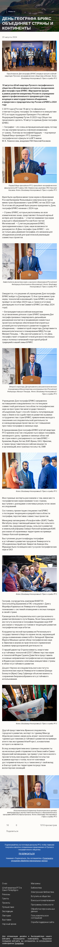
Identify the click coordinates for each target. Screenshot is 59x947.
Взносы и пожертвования (43, 900)
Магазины (35, 883)
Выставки (6, 920)
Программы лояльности (42, 905)
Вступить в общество (41, 896)
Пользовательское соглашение (40, 916)
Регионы (6, 894)
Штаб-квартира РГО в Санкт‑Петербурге (12, 889)
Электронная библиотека (42, 892)
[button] (3, 792)
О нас (4, 883)
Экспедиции (7, 911)
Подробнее (19, 943)
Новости (11, 12)
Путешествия (8, 907)
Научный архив (9, 924)
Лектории (6, 915)
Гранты (5, 898)
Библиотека (36, 888)
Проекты (6, 903)
